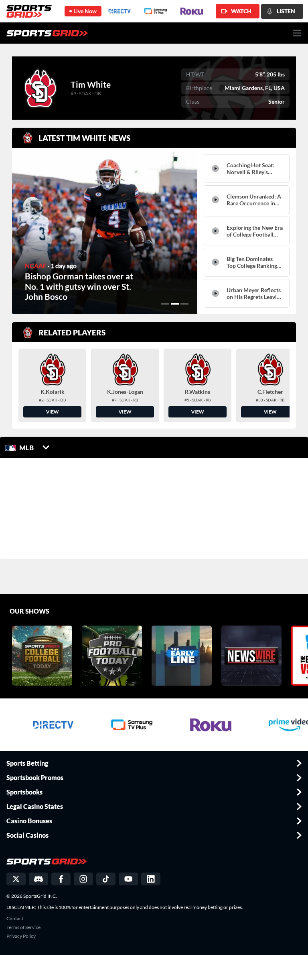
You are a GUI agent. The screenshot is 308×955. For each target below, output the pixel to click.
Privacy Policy (21, 936)
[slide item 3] (184, 304)
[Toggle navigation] (297, 33)
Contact (14, 918)
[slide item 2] (175, 304)
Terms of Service (23, 927)
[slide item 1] (165, 304)
